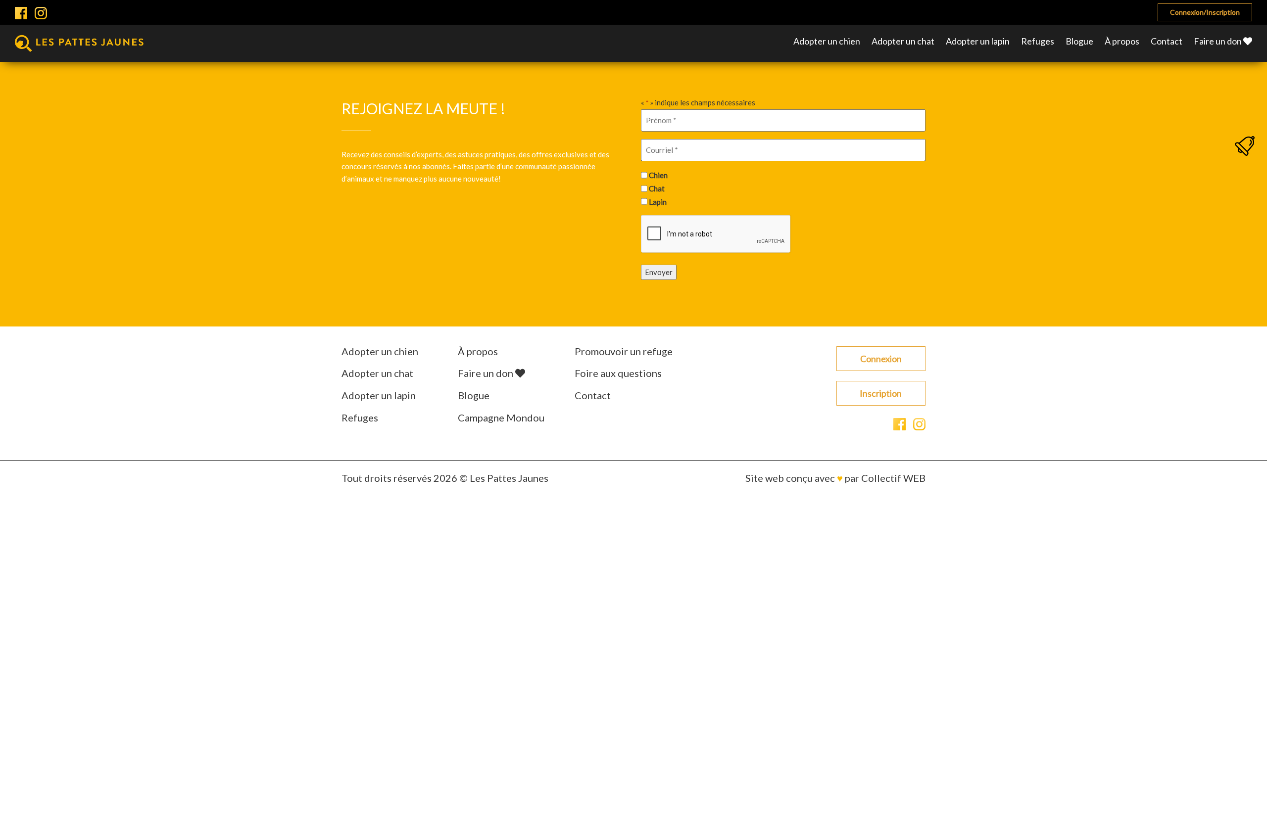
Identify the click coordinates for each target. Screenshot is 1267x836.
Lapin (658, 201)
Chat (657, 188)
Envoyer (659, 272)
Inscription (881, 393)
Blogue (1079, 41)
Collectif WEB (893, 478)
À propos (1122, 41)
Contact (1166, 41)
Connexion (881, 358)
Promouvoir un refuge (624, 351)
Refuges (1037, 41)
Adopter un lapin (978, 41)
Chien (658, 175)
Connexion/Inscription (1205, 12)
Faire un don (1218, 41)
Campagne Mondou (501, 417)
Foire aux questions (618, 373)
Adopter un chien (826, 41)
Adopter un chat (903, 41)
